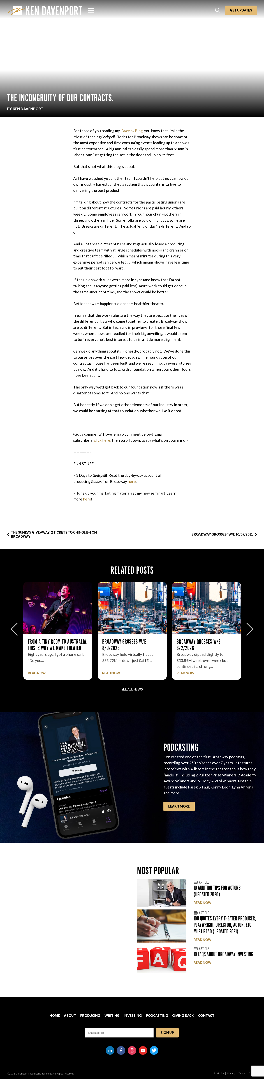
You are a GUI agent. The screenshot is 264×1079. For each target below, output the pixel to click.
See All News (132, 689)
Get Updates (241, 10)
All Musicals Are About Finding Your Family (206, 644)
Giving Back (183, 1016)
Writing (112, 1016)
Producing (90, 1016)
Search (217, 10)
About (70, 1016)
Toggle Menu (91, 10)
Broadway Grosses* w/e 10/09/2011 (222, 534)
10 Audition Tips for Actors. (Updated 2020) (218, 891)
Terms (241, 1073)
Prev (14, 629)
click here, (102, 440)
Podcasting (157, 1016)
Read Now (37, 673)
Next (249, 629)
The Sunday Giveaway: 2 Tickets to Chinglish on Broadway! (54, 534)
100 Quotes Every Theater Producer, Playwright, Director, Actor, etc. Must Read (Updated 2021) (225, 925)
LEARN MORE (179, 806)
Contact (206, 1016)
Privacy (231, 1073)
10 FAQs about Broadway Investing (223, 954)
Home (55, 1016)
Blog (132, 130)
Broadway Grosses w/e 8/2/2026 (124, 644)
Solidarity (219, 1073)
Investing (133, 1016)
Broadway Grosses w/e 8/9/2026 (50, 644)
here (132, 481)
